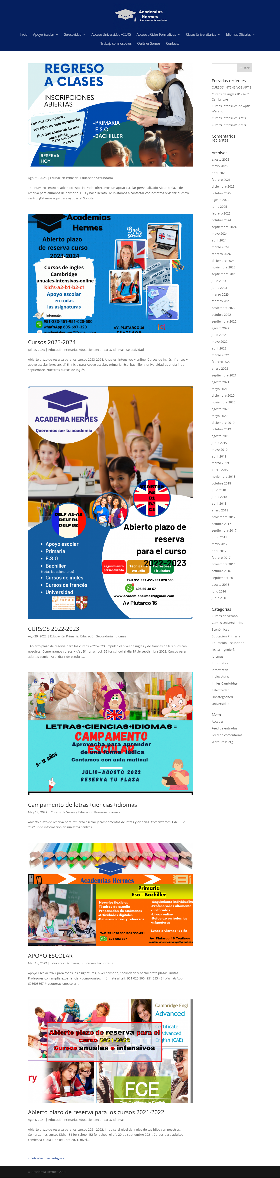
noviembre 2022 (223, 308)
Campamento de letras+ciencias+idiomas (82, 805)
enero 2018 (220, 510)
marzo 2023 (220, 294)
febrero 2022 (221, 362)
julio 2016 (219, 591)
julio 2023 (219, 281)
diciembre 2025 (223, 186)
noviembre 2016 (223, 564)
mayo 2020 (220, 416)
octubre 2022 (221, 314)
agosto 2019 (220, 436)
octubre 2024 (221, 220)
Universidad (220, 704)
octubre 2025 (221, 193)
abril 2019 (219, 456)
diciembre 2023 (223, 261)
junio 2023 (219, 288)
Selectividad (72, 35)
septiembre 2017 (224, 530)
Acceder (218, 721)
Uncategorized (222, 697)
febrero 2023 (221, 301)
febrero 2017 (221, 557)
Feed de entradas (224, 728)
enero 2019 (220, 470)
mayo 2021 (220, 389)
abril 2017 (219, 551)
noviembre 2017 (223, 517)
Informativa (220, 670)
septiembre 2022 (224, 321)
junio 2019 (219, 443)
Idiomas (118, 350)
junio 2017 (219, 537)
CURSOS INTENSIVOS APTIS (231, 87)
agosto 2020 (220, 409)
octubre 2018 (221, 483)
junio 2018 (219, 497)
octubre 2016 (221, 571)
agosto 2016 (220, 584)
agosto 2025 (220, 200)
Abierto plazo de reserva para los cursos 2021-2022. (97, 1112)
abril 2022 (219, 348)
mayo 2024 (220, 233)
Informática (220, 663)
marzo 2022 (220, 355)
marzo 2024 (220, 247)
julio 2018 (219, 490)
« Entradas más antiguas (46, 1158)
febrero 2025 (221, 213)
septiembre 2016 (224, 578)
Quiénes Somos (148, 44)
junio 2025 (219, 206)
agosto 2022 (220, 328)
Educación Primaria (64, 178)
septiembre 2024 (224, 227)
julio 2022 (219, 335)
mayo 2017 (220, 544)
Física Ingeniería (224, 650)
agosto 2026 (220, 159)
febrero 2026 (221, 179)
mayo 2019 (220, 449)
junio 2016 (219, 598)
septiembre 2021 (224, 375)
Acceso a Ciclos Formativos (156, 35)
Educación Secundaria (96, 178)
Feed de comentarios (227, 735)
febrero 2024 (221, 254)
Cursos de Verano (64, 812)
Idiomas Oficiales (238, 35)
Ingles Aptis (220, 676)
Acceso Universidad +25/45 (111, 35)
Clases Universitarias (201, 35)
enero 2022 (220, 368)
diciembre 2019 (223, 422)
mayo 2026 (220, 166)
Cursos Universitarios (227, 623)
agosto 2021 (220, 382)
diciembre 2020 (223, 395)
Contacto (172, 44)
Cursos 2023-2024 (52, 342)
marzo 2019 (220, 463)
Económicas (220, 629)
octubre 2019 (221, 429)
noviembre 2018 (223, 476)
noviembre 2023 (223, 267)
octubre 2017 (221, 524)
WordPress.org (222, 742)
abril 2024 (219, 240)
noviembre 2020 (223, 402)
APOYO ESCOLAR (50, 956)
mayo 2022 (220, 341)
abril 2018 (219, 503)
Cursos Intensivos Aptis (229, 118)
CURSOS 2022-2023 (53, 629)
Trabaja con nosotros (115, 44)
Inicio (23, 35)
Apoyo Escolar (43, 35)
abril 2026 (219, 173)
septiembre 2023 (224, 274)
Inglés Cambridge (225, 683)
